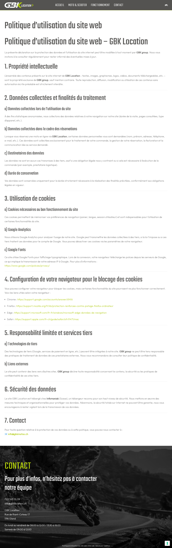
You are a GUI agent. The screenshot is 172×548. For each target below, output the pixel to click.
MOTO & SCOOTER (77, 5)
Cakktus (107, 546)
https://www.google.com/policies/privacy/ (27, 265)
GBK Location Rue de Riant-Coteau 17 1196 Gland (17, 514)
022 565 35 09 (12, 499)
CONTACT (118, 5)
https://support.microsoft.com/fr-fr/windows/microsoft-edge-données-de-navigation (60, 312)
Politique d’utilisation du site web (74, 546)
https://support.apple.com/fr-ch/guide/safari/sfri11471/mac (47, 319)
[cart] (166, 5)
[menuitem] (59, 5)
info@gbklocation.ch (15, 503)
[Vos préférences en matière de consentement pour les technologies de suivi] (167, 543)
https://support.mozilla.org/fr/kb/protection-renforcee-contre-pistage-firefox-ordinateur (64, 306)
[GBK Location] (19, 5)
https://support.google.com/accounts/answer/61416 (45, 299)
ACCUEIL (59, 5)
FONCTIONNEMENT (100, 5)
